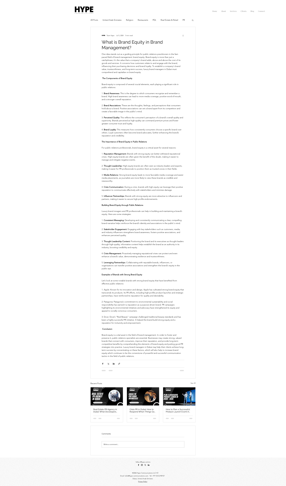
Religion (129, 20)
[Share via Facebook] (103, 364)
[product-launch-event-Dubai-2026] (179, 396)
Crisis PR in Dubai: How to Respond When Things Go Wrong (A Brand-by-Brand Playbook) (142, 410)
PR (184, 20)
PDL (154, 20)
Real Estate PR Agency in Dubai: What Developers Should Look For (105, 410)
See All (193, 383)
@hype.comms (145, 462)
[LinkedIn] (148, 465)
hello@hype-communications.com (136, 476)
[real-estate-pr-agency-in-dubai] (107, 396)
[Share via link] (119, 364)
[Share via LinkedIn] (114, 364)
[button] (193, 20)
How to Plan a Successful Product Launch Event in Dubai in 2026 (178, 410)
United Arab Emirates (112, 20)
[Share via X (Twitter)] (108, 364)
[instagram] (142, 465)
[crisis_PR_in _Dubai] (143, 396)
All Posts (94, 20)
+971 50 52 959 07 (158, 476)
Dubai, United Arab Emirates (143, 479)
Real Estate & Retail (169, 20)
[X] (145, 465)
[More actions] (183, 35)
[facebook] (138, 465)
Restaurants (143, 20)
